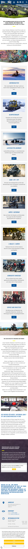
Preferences (14, 546)
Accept (14, 540)
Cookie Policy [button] (18, 535)
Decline (14, 543)
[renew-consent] (1, 547)
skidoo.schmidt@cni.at (15, 514)
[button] (14, 2)
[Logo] (6, 2)
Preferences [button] (22, 537)
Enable (14, 469)
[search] (26, 2)
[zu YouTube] (14, 403)
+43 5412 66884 (14, 512)
